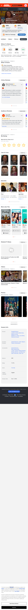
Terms (2, 588)
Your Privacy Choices (21, 394)
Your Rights (17, 591)
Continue (14, 607)
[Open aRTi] (25, 5)
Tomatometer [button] (8, 27)
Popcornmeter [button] (20, 27)
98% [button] (7, 25)
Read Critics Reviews (6, 73)
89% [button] (19, 25)
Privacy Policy (22, 588)
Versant (11, 587)
